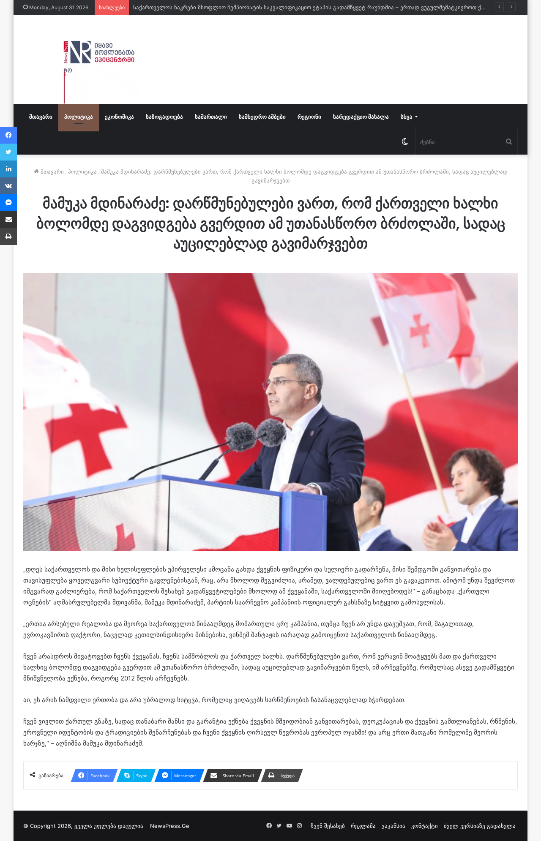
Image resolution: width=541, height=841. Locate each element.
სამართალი (211, 116)
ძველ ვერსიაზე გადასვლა (480, 825)
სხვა (407, 116)
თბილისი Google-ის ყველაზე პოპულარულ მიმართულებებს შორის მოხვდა (235, 7)
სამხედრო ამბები (262, 116)
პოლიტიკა (78, 116)
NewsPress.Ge (169, 825)
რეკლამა (363, 825)
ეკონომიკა (119, 116)
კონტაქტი (424, 825)
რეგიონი (309, 116)
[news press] (101, 59)
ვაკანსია (393, 825)
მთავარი (40, 116)
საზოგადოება (164, 116)
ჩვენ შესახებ (328, 825)
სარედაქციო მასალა (361, 116)
